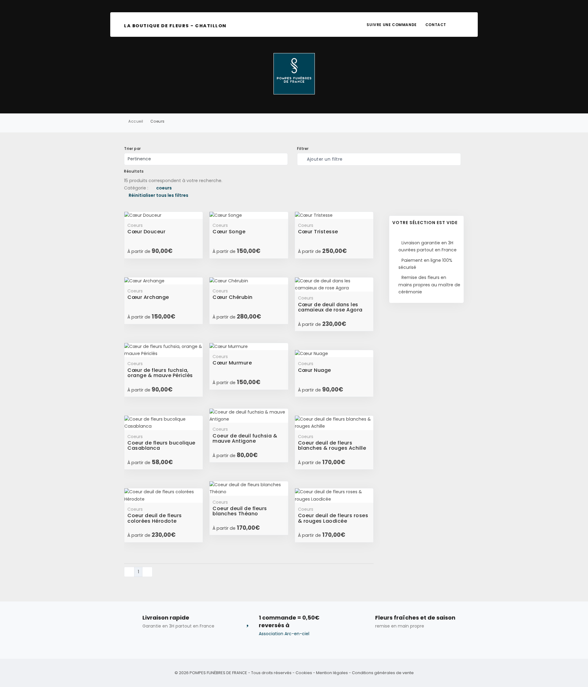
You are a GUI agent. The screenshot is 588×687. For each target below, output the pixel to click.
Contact (435, 24)
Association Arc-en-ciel (284, 634)
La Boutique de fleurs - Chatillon (175, 26)
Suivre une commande (392, 24)
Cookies (304, 673)
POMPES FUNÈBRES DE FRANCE (218, 673)
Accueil (135, 121)
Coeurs (157, 121)
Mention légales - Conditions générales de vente (365, 673)
